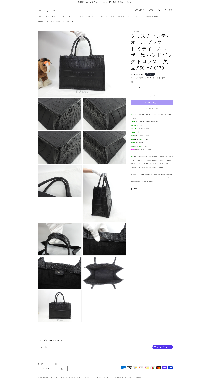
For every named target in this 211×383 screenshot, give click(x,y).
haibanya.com (48, 377)
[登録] (79, 347)
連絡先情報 (137, 377)
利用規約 (98, 377)
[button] (159, 10)
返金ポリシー (72, 377)
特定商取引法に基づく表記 (123, 377)
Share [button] (135, 189)
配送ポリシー (108, 377)
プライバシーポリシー (86, 377)
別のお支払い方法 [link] (152, 108)
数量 (132, 82)
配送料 (138, 78)
